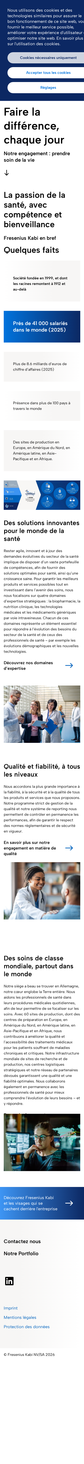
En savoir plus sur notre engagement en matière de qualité (30, 848)
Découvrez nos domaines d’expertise (28, 665)
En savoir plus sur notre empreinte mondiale (27, 1117)
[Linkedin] (9, 1281)
